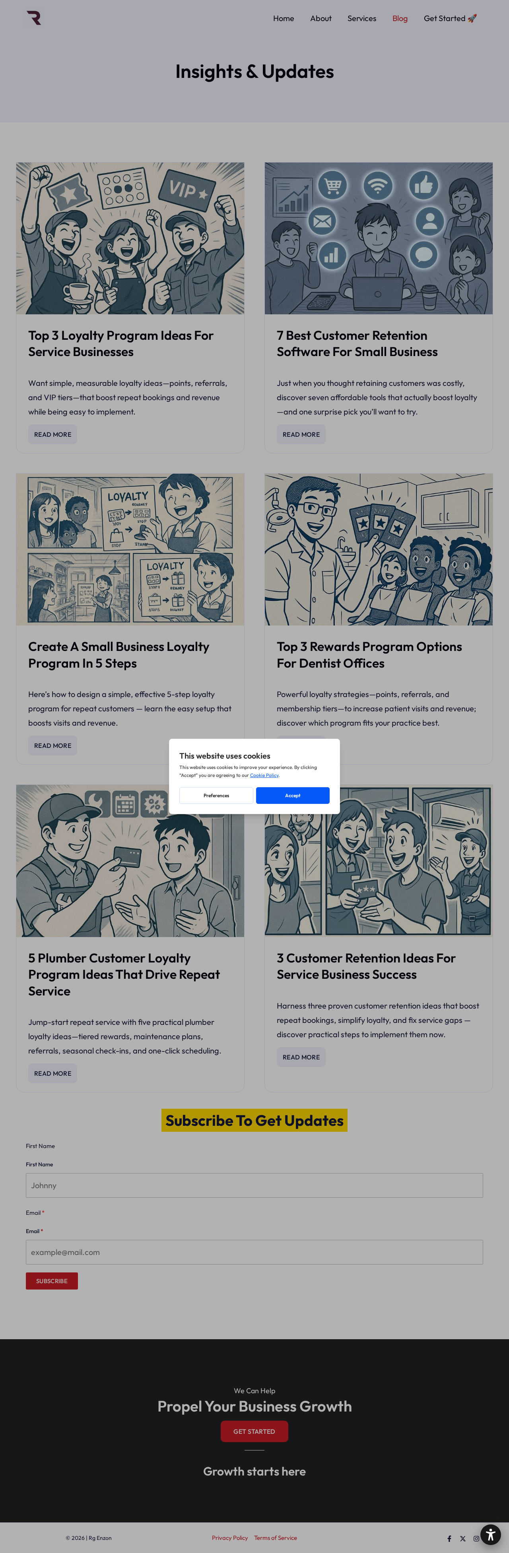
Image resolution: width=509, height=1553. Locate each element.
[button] (490, 1534)
